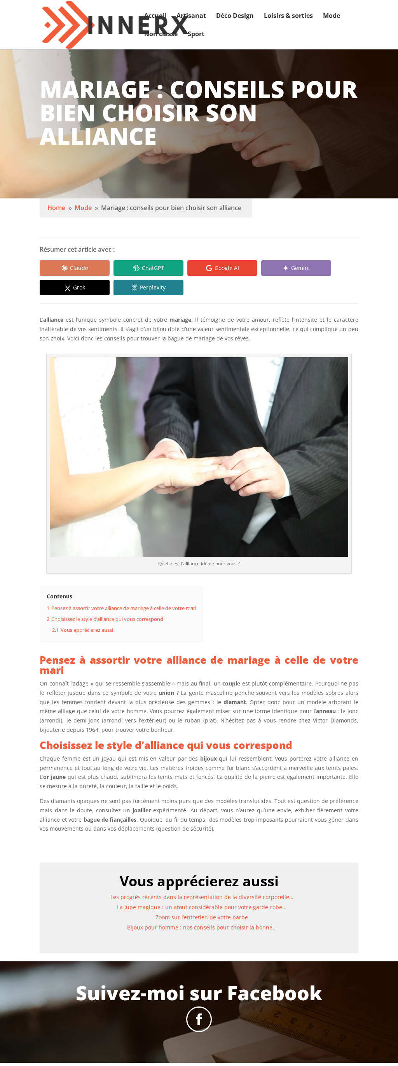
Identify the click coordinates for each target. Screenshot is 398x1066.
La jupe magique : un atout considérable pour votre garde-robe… (201, 907)
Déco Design (235, 16)
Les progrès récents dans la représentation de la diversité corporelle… (201, 897)
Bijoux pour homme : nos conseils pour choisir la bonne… (202, 927)
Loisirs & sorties (288, 16)
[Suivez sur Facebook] (199, 1019)
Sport (196, 34)
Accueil (155, 16)
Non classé (161, 34)
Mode (331, 16)
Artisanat (191, 16)
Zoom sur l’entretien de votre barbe (201, 917)
